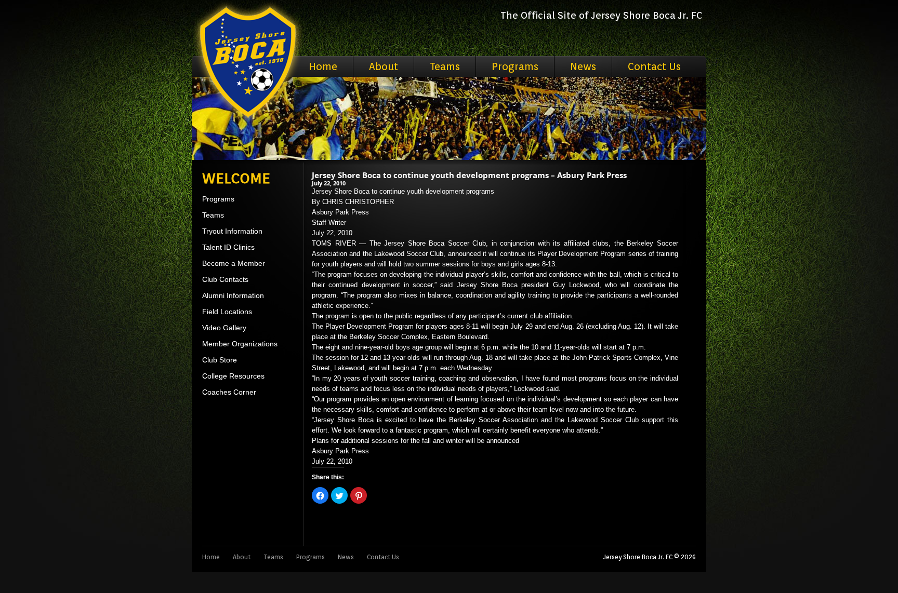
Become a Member (233, 263)
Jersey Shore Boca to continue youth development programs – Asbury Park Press (469, 175)
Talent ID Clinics (228, 247)
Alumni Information (233, 295)
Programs (515, 66)
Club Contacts (225, 279)
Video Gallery (224, 328)
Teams (445, 66)
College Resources (233, 376)
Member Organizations (240, 344)
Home (323, 66)
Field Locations (227, 311)
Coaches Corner (229, 392)
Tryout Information (232, 231)
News (583, 66)
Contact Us (654, 66)
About (383, 66)
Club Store (219, 360)
